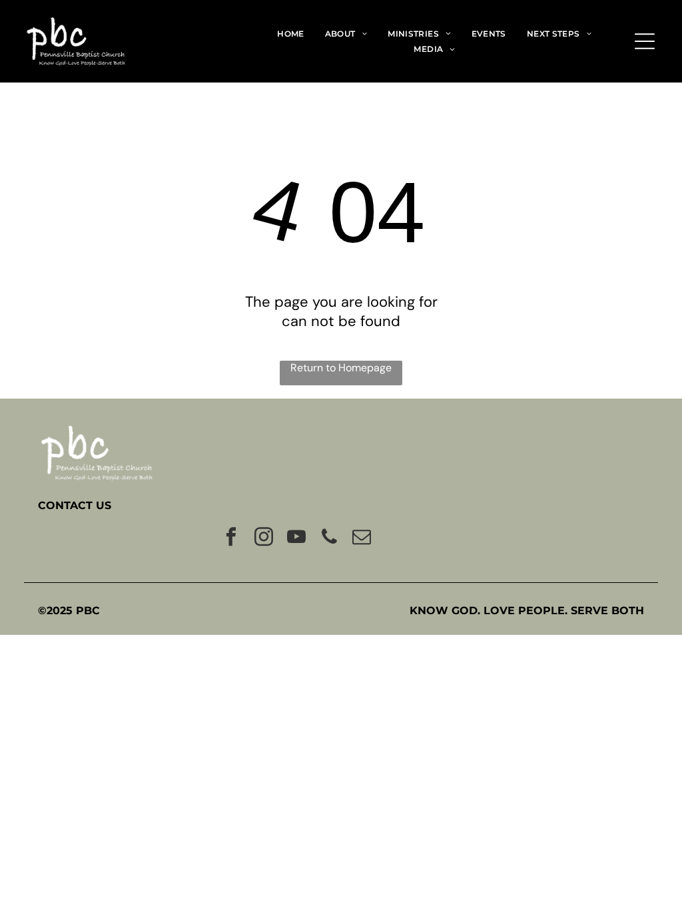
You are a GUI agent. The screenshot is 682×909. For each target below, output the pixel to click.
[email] (361, 538)
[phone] (329, 538)
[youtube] (296, 538)
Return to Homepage (341, 368)
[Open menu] (644, 41)
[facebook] (231, 538)
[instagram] (263, 538)
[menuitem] (290, 33)
